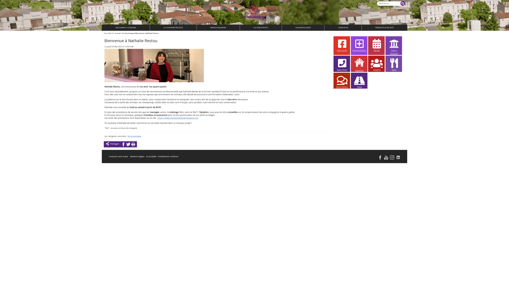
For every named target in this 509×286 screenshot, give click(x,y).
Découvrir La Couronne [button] (126, 27)
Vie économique (128, 33)
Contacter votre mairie (118, 156)
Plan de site (120, 2)
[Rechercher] (402, 3)
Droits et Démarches (394, 50)
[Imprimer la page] (133, 145)
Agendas (377, 50)
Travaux (359, 86)
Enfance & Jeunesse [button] (218, 27)
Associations (359, 70)
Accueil (107, 2)
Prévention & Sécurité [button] (384, 27)
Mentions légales (137, 156)
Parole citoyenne (342, 86)
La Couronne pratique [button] (173, 27)
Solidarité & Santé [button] (303, 27)
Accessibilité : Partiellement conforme (162, 156)
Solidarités (376, 69)
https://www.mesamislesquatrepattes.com (177, 118)
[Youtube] (386, 157)
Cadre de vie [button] (343, 27)
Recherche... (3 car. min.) (389, 6)
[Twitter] (128, 145)
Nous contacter (342, 69)
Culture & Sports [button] (260, 27)
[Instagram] (392, 157)
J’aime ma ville (342, 50)
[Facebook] (123, 145)
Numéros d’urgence (359, 50)
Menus (394, 69)
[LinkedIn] (398, 157)
